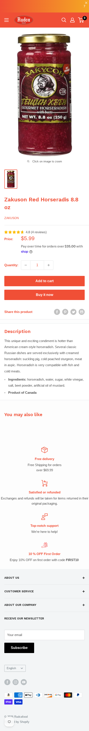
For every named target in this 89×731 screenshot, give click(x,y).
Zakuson (11, 218)
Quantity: (11, 265)
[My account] (72, 20)
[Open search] (64, 20)
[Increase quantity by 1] (48, 265)
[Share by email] (82, 312)
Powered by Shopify (16, 721)
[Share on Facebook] (57, 312)
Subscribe (19, 648)
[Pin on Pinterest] (65, 312)
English (11, 668)
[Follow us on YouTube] (24, 682)
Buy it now (44, 295)
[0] (81, 20)
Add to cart (44, 281)
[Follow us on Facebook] (7, 682)
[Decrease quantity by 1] (25, 265)
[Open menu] (6, 20)
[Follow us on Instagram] (16, 682)
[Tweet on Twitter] (73, 312)
